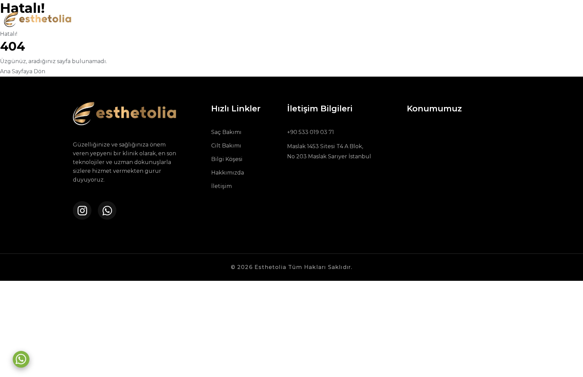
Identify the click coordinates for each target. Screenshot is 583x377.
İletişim (221, 186)
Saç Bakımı (226, 132)
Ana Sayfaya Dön (22, 71)
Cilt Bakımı (226, 145)
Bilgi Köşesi (227, 159)
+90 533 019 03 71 (310, 132)
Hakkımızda (227, 172)
